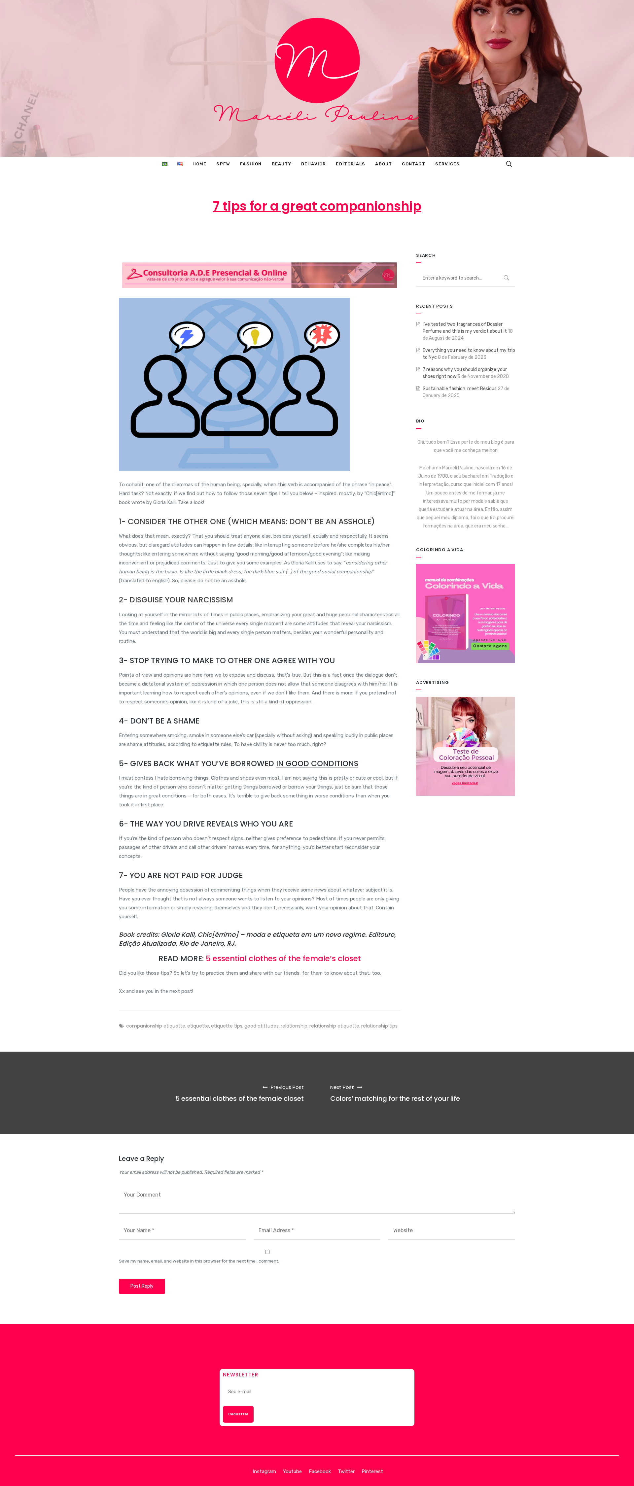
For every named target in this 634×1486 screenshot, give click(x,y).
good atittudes (261, 1026)
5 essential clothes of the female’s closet (283, 958)
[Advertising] (465, 746)
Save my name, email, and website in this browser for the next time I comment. (199, 1261)
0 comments (391, 232)
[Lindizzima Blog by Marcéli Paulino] (317, 78)
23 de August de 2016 (292, 232)
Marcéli (240, 232)
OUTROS (348, 232)
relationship (294, 1026)
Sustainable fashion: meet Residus (460, 388)
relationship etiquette (334, 1026)
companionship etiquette (155, 1026)
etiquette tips (226, 1026)
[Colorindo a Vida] (465, 613)
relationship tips (379, 1026)
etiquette (198, 1026)
